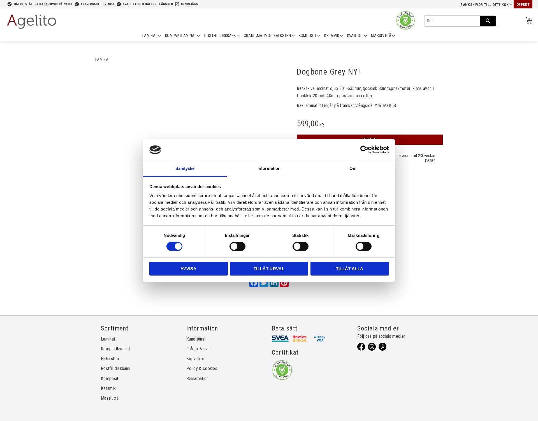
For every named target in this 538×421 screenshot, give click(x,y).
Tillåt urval (269, 268)
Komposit (110, 378)
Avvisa (188, 268)
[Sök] (488, 21)
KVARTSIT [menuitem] (355, 35)
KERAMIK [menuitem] (331, 35)
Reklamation (197, 378)
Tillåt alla (349, 268)
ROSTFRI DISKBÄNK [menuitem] (220, 35)
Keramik (108, 388)
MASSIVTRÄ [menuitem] (381, 35)
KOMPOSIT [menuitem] (308, 35)
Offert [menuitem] (523, 4)
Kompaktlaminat (115, 348)
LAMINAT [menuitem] (149, 35)
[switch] (237, 246)
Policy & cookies (201, 368)
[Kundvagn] (527, 21)
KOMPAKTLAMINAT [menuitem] (180, 35)
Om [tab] (352, 168)
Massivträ (110, 398)
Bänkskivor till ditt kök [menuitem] (484, 5)
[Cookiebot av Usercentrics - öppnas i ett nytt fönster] (364, 149)
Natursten (110, 358)
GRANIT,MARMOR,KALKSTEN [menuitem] (267, 35)
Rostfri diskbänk (115, 368)
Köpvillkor (195, 358)
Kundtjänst (190, 4)
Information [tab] (269, 168)
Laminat (108, 339)
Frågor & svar (198, 348)
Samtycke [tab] (185, 168)
